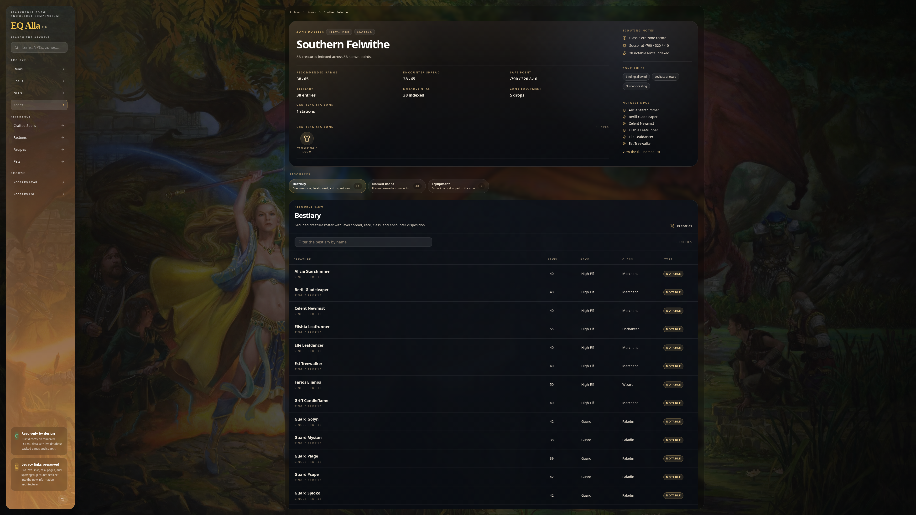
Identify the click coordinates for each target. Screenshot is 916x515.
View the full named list (641, 151)
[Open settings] (63, 499)
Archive (295, 12)
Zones (312, 12)
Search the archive (30, 37)
